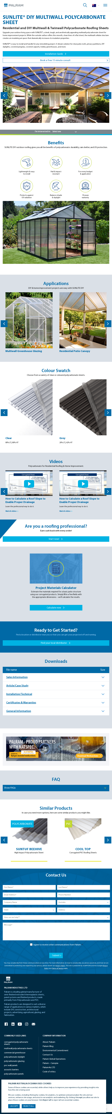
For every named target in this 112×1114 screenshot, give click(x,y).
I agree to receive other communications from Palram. (58, 945)
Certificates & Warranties (21, 702)
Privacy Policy (60, 966)
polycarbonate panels (14, 1074)
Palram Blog (48, 1046)
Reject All (28, 1106)
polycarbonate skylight (14, 1057)
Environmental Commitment (55, 1051)
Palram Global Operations (54, 1059)
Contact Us (48, 1055)
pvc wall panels (10, 1065)
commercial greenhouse (14, 1053)
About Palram (49, 1042)
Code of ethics (49, 1072)
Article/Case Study (17, 685)
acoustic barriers (11, 1070)
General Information (18, 711)
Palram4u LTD (49, 1067)
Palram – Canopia (50, 1063)
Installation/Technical (19, 694)
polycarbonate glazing (14, 1061)
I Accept (14, 1106)
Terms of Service (58, 968)
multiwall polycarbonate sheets (18, 1048)
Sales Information (17, 677)
